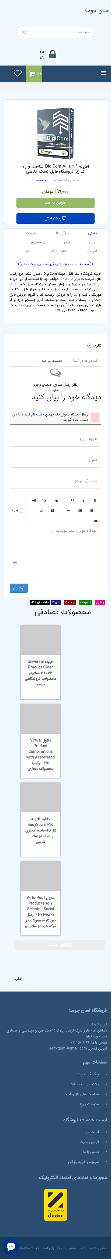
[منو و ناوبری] (103, 74)
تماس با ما (91, 1152)
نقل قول (53, 510)
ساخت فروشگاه (40, 602)
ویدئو (34, 500)
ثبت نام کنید (33, 414)
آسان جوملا (97, 10)
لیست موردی (91, 510)
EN (42, 57)
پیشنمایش (53, 218)
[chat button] (11, 1247)
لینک (56, 500)
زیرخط (72, 500)
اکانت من (92, 1132)
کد (41, 510)
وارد (14, 414)
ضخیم (95, 500)
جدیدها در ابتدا (52, 361)
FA (42, 52)
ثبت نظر (18, 588)
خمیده (83, 500)
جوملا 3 (70, 602)
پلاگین (100, 602)
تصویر (45, 500)
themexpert (41, 180)
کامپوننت (85, 602)
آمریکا (56, 602)
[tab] (93, 233)
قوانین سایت (89, 1142)
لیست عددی (80, 510)
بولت (69, 510)
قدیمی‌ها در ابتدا (85, 361)
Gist (96, 521)
